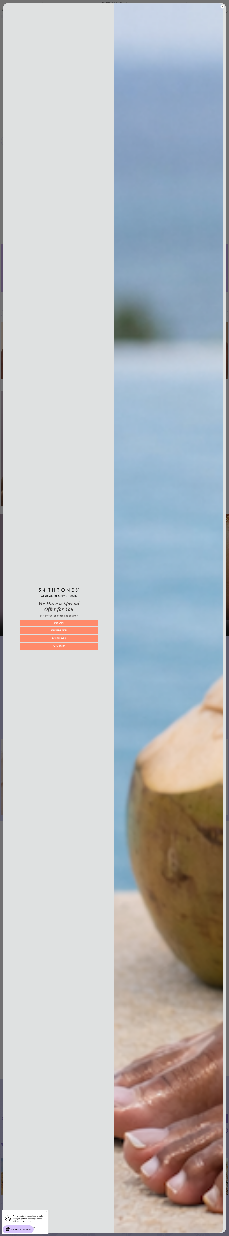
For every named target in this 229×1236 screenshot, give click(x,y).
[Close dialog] (222, 6)
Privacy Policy (25, 1221)
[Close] (46, 1212)
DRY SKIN (59, 622)
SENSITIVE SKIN (59, 630)
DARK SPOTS (58, 646)
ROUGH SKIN (59, 638)
